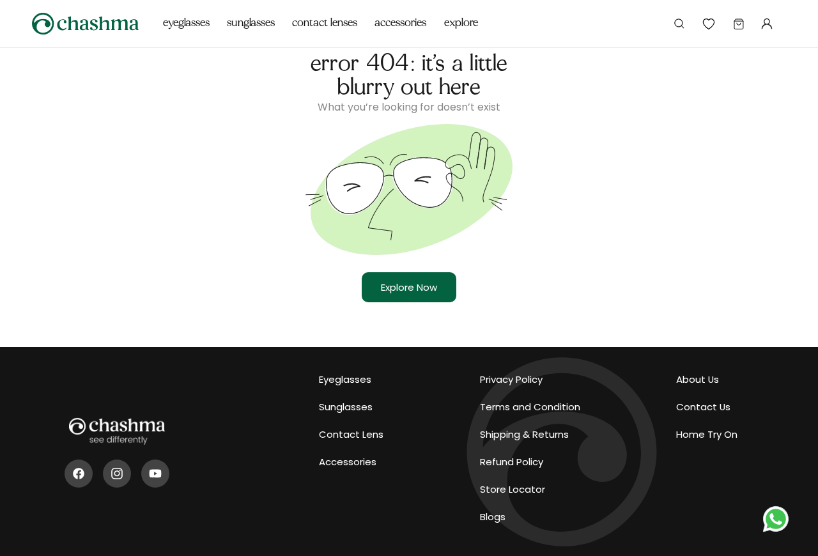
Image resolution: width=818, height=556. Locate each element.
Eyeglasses (345, 379)
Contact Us (703, 406)
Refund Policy (511, 461)
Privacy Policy (511, 379)
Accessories (347, 461)
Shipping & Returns (524, 434)
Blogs (492, 516)
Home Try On (706, 434)
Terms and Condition (530, 406)
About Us (697, 379)
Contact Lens (351, 434)
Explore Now (409, 287)
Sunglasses (346, 406)
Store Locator (512, 489)
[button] (187, 16)
